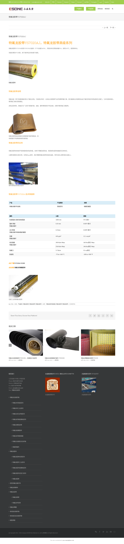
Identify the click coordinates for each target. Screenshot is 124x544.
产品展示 (20, 304)
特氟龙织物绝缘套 (17, 436)
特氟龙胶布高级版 (51, 304)
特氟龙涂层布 (16, 390)
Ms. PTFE (11, 304)
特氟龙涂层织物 (14, 397)
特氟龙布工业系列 (17, 408)
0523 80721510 (18, 381)
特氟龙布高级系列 (17, 403)
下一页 (112, 27)
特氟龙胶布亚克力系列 (19, 473)
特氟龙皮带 (13, 492)
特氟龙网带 (15, 497)
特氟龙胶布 (26, 304)
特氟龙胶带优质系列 (18, 457)
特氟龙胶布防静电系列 (19, 468)
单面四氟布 (15, 447)
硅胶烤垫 (12, 520)
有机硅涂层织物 (14, 511)
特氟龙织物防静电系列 (19, 419)
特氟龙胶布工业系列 (18, 462)
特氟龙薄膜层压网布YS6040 (53, 358)
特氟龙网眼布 (14, 487)
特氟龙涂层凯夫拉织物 (19, 441)
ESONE (45, 533)
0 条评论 (56, 360)
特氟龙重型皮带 (17, 425)
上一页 (106, 27)
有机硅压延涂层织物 (16, 516)
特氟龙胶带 (32, 304)
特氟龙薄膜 (13, 507)
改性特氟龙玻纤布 (15, 483)
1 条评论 (20, 360)
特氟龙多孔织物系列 (18, 414)
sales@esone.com (37, 2)
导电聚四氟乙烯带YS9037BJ (89, 358)
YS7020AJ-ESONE (19, 263)
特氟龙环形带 (16, 503)
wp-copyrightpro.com (68, 540)
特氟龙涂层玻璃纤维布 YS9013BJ (19, 358)
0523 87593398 (16, 385)
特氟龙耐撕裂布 (17, 430)
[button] (112, 8)
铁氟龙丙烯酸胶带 (20, 267)
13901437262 (17, 383)
